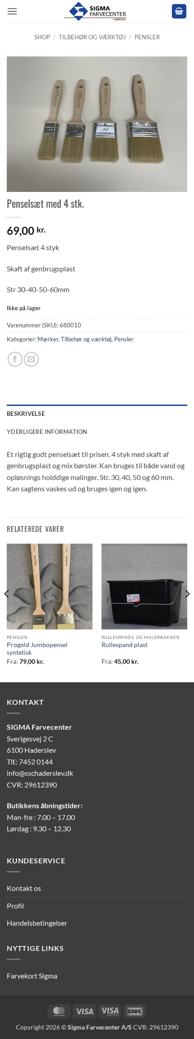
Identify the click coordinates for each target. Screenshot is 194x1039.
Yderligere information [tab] (47, 431)
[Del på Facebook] (15, 359)
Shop (42, 37)
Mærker (47, 339)
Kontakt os (24, 888)
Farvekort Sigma (32, 975)
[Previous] (7, 612)
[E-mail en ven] (31, 359)
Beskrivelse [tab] (26, 413)
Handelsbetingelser (37, 922)
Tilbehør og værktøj (92, 37)
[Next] (186, 612)
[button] (12, 11)
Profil (15, 905)
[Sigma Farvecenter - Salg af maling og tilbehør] (97, 11)
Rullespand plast (125, 644)
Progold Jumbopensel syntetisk (37, 649)
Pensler (147, 37)
